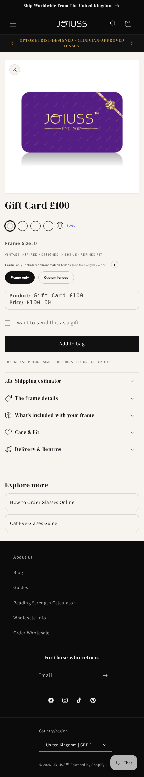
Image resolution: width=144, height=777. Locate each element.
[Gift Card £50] (22, 226)
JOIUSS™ (61, 764)
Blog (18, 572)
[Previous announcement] (12, 43)
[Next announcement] (131, 43)
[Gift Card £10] (48, 226)
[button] (13, 23)
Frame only (20, 277)
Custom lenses (56, 277)
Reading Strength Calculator (44, 603)
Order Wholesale (31, 633)
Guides (20, 587)
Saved (71, 225)
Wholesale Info (29, 618)
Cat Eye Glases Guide (33, 523)
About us (23, 557)
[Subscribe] (105, 675)
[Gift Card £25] (35, 226)
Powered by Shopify (87, 764)
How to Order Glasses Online (42, 502)
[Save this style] (60, 225)
